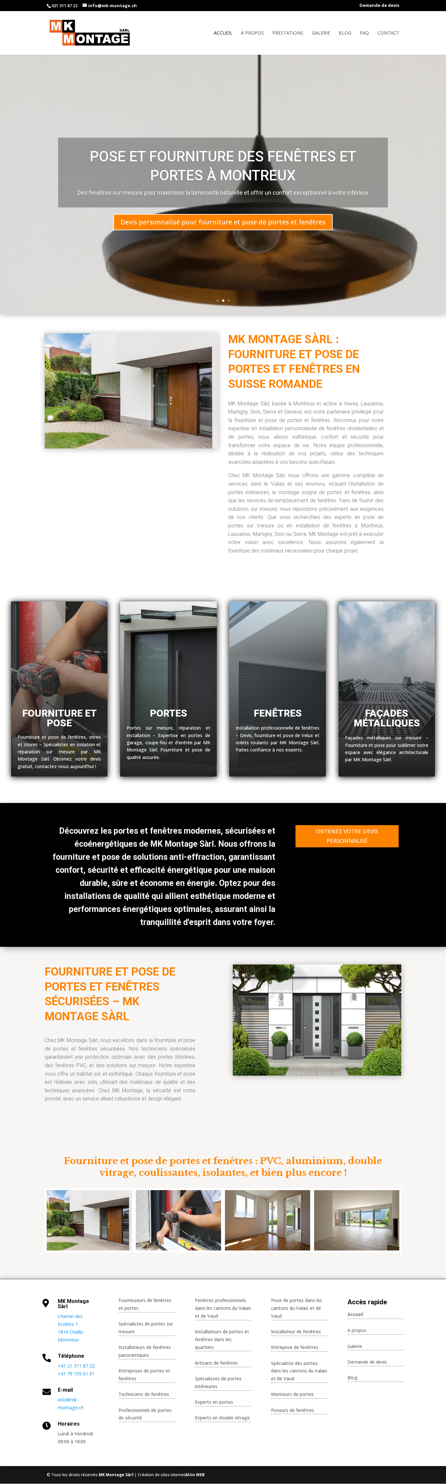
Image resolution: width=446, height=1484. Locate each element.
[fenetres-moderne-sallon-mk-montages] (356, 1249)
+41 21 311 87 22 (76, 1366)
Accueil (223, 33)
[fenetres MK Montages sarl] (267, 1249)
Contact (388, 33)
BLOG (345, 33)
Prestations (287, 33)
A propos (252, 33)
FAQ (364, 33)
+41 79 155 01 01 (76, 1373)
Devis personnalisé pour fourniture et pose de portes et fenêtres (223, 222)
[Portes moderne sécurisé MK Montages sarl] (89, 1249)
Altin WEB (195, 1474)
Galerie (321, 33)
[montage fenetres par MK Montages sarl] (178, 1249)
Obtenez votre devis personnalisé (347, 835)
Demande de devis (379, 5)
